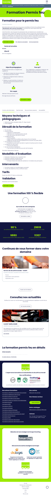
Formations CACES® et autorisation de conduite (14, 392)
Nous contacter (36, 402)
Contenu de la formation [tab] (8, 110)
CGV (25, 490)
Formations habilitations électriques (11, 394)
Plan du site (25, 493)
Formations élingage (7, 408)
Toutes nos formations (25, 289)
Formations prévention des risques (11, 419)
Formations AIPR (6, 404)
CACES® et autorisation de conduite (11, 326)
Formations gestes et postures (10, 396)
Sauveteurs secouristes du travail (21, 272)
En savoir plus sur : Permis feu (9, 357)
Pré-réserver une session (21, 42)
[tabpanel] (25, 150)
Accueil (10, 5)
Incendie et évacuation (7, 24)
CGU (25, 492)
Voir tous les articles (25, 306)
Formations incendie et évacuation (11, 398)
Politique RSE (25, 488)
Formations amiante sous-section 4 (11, 412)
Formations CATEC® (7, 406)
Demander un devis (8, 42)
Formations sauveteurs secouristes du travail (13, 414)
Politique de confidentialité (25, 485)
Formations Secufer (7, 402)
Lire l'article (6, 333)
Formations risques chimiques (9, 410)
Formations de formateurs (8, 415)
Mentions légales (25, 486)
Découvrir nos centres (34, 392)
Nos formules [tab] (19, 110)
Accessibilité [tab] (42, 110)
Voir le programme (33, 42)
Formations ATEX (6, 417)
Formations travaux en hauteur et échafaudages (14, 400)
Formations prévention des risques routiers (13, 421)
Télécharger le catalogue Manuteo (37, 409)
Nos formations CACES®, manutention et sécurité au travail (25, 5)
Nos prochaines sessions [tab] (31, 110)
